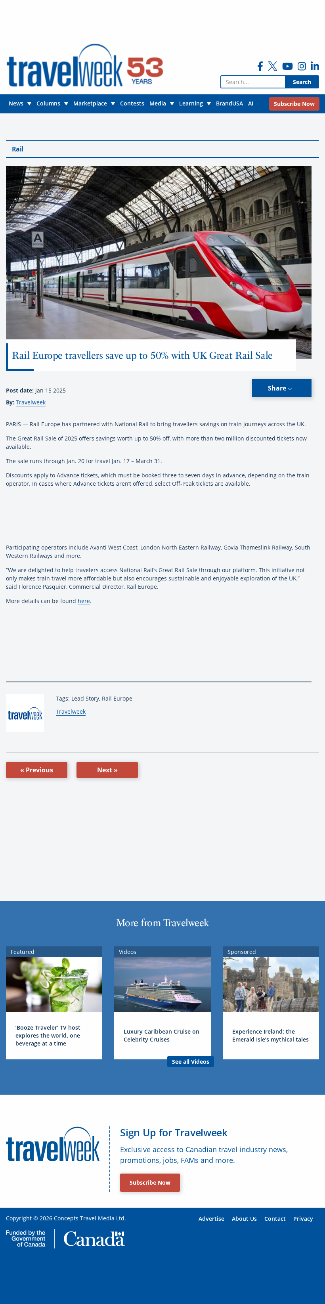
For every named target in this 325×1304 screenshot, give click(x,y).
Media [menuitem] (157, 103)
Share (278, 388)
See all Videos (190, 1061)
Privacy (303, 1218)
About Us (244, 1218)
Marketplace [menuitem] (90, 103)
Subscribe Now (150, 1182)
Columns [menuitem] (48, 103)
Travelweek (31, 402)
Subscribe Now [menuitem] (294, 103)
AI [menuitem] (250, 103)
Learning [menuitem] (191, 103)
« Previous (36, 770)
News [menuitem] (16, 103)
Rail (17, 149)
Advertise (211, 1218)
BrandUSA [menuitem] (229, 103)
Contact (275, 1218)
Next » (107, 770)
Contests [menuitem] (132, 103)
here (84, 601)
